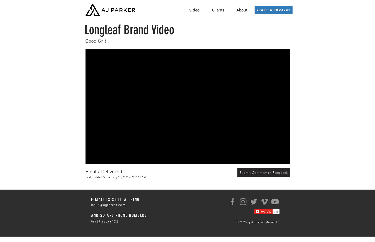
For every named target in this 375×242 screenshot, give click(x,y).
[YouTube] (275, 201)
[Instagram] (243, 201)
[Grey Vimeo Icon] (264, 201)
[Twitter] (253, 201)
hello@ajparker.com (108, 205)
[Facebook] (232, 201)
